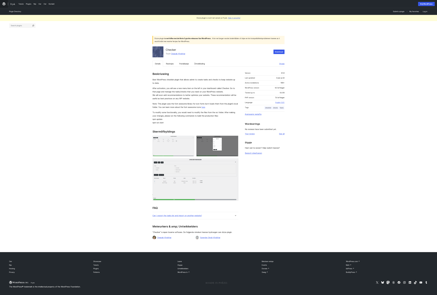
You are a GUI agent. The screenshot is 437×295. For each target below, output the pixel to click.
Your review (250, 134)
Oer (10, 261)
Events (264, 265)
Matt (348, 265)
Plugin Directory (15, 11)
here (203, 107)
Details (158, 64)
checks (275, 108)
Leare (180, 261)
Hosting (12, 269)
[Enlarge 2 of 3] (235, 139)
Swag (265, 272)
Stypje (282, 64)
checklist (268, 108)
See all (282, 134)
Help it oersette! (234, 18)
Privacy (12, 272)
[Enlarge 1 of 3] (191, 139)
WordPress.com (353, 261)
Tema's (96, 265)
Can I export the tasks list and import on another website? (177, 216)
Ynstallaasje (184, 64)
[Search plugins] (33, 25)
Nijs (10, 265)
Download (279, 52)
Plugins (96, 269)
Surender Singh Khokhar (210, 237)
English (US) (280, 102)
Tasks (282, 108)
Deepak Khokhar (178, 54)
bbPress (350, 269)
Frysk (33, 283)
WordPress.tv (184, 272)
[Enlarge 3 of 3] (235, 161)
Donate (265, 269)
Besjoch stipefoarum (253, 153)
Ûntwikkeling (199, 64)
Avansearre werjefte (253, 114)
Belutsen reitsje (267, 261)
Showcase (97, 261)
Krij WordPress (426, 4)
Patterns (96, 272)
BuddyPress (351, 272)
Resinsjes (170, 64)
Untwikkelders (183, 269)
